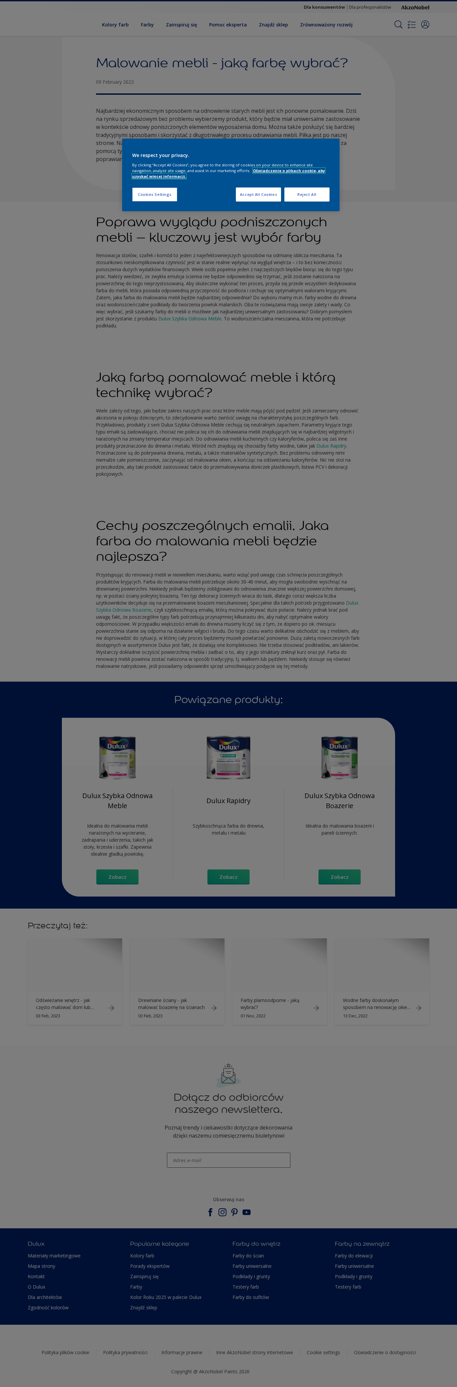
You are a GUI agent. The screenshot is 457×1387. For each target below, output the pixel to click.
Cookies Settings (155, 194)
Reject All (306, 194)
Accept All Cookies (258, 194)
